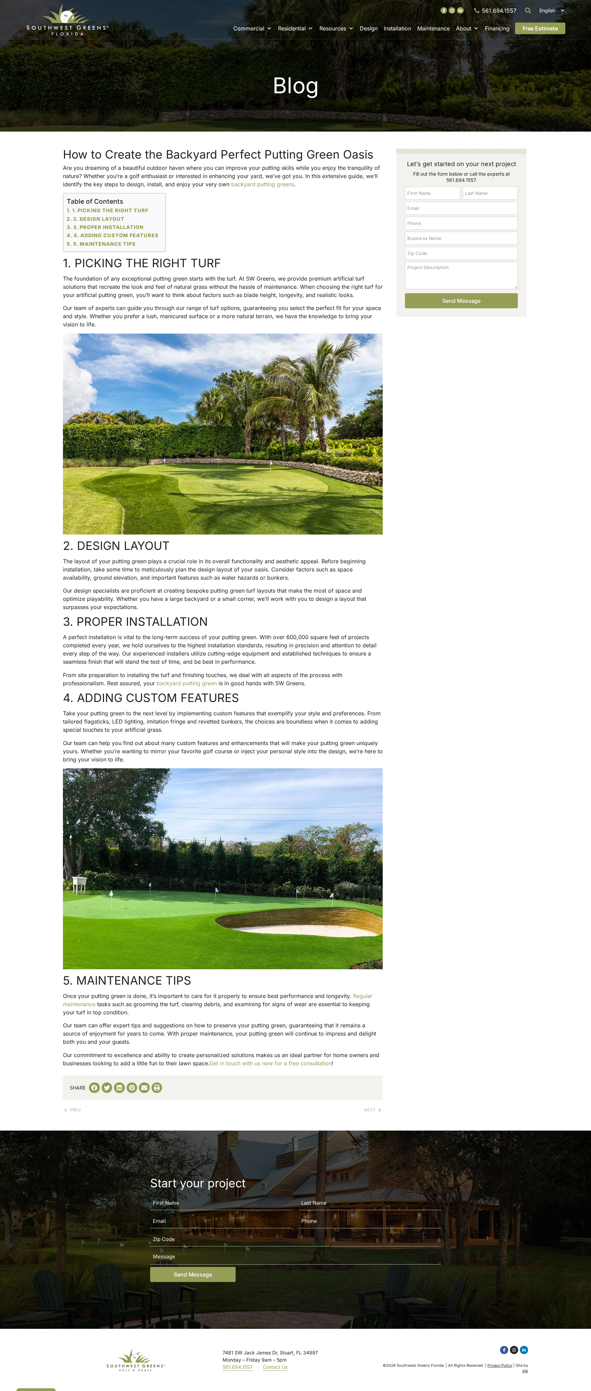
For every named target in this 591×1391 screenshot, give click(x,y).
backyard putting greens (262, 184)
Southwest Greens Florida (420, 1365)
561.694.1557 (499, 10)
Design (369, 28)
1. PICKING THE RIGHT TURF (110, 210)
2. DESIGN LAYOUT (98, 219)
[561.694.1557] (476, 10)
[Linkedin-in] (460, 10)
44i (525, 1370)
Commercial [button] (248, 28)
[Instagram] (452, 10)
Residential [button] (292, 28)
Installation (397, 28)
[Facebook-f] (444, 10)
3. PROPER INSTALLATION (108, 227)
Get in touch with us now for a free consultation (270, 1063)
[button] (528, 10)
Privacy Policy (499, 1365)
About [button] (463, 28)
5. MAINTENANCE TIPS (104, 244)
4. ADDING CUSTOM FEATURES (116, 235)
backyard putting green (187, 683)
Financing (497, 28)
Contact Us (275, 1367)
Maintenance (433, 28)
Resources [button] (332, 28)
